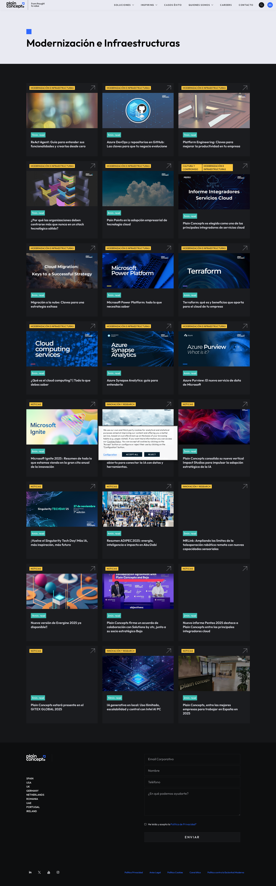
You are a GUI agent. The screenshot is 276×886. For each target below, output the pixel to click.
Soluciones (122, 5)
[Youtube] (49, 872)
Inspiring (147, 5)
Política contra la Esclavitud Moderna (225, 872)
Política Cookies (175, 872)
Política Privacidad (134, 872)
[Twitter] (39, 872)
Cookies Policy (114, 441)
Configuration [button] (110, 454)
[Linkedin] (30, 872)
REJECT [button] (152, 454)
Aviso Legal (155, 872)
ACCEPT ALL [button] (132, 454)
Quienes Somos (199, 5)
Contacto (246, 5)
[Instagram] (58, 872)
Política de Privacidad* (184, 824)
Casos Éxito (173, 5)
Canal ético (195, 872)
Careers (226, 5)
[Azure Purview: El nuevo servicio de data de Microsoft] (36, 757)
